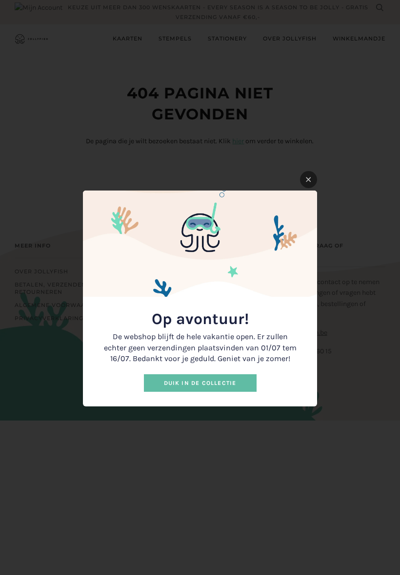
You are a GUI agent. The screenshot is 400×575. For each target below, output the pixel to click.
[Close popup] (308, 179)
